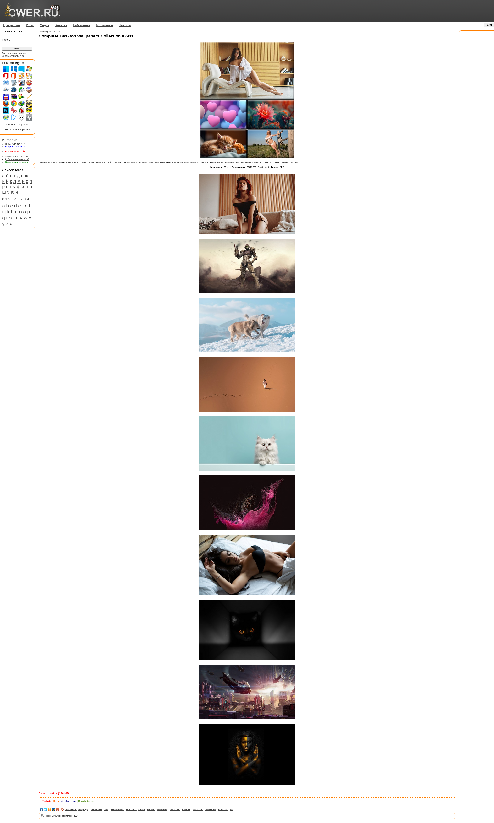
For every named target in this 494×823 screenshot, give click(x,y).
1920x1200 (131, 809)
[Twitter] (45, 809)
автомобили (117, 809)
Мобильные (104, 25)
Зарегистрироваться (13, 56)
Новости (125, 25)
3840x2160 (223, 809)
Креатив (61, 25)
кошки (141, 809)
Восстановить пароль (14, 53)
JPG (106, 809)
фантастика (96, 809)
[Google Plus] (58, 809)
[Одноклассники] (49, 809)
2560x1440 (198, 809)
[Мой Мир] (54, 809)
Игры (30, 25)
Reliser (48, 816)
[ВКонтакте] (41, 809)
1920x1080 (175, 809)
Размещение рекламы (17, 156)
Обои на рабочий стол (49, 32)
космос (151, 809)
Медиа (44, 25)
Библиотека (81, 25)
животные (70, 809)
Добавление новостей (17, 159)
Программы (11, 25)
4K (231, 809)
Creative (186, 809)
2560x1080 (210, 809)
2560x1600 (162, 809)
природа (83, 809)
